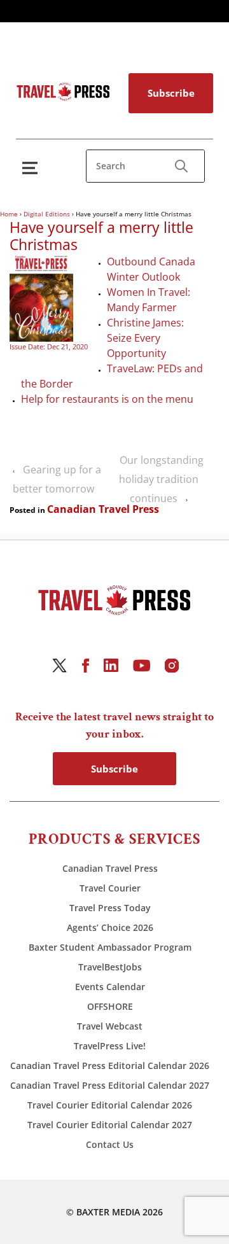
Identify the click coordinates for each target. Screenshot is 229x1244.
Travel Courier (110, 888)
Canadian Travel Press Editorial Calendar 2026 (109, 1065)
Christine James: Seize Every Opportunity (145, 338)
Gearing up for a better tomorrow (57, 479)
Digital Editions (47, 213)
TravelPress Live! (110, 1046)
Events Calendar (110, 987)
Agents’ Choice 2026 (110, 927)
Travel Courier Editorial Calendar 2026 (109, 1105)
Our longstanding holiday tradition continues (161, 479)
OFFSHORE (110, 1006)
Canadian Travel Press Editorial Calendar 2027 (109, 1085)
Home (9, 213)
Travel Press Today (110, 908)
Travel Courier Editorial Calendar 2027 (109, 1125)
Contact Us (110, 1144)
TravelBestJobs (110, 967)
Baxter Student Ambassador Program (110, 947)
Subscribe (171, 93)
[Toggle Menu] (32, 168)
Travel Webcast (109, 1026)
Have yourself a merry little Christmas (101, 236)
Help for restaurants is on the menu (107, 399)
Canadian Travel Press (103, 509)
